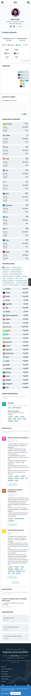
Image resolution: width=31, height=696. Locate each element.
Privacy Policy (4, 671)
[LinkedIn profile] (11, 26)
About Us (3, 666)
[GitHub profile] (14, 26)
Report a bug (4, 679)
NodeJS (25, 276)
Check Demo (12, 484)
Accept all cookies (15, 693)
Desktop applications (16, 271)
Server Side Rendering (9, 283)
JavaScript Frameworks (16, 274)
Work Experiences (10, 394)
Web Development (14, 285)
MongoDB (18, 276)
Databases (6, 271)
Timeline (6, 66)
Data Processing (16, 267)
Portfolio (6, 428)
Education (7, 589)
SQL (21, 278)
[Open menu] (2, 2)
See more (15, 582)
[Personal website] (20, 26)
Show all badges (25, 60)
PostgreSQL (10, 278)
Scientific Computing (8, 280)
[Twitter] (28, 685)
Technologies (8, 264)
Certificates (7, 612)
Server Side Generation (21, 280)
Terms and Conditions (7, 669)
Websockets (24, 285)
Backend (8, 267)
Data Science (6, 269)
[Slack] (2, 685)
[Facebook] (15, 685)
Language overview (11, 119)
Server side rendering (22, 283)
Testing (5, 285)
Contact (3, 681)
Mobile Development (8, 276)
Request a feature (5, 676)
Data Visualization (17, 269)
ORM (4, 278)
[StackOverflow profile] (17, 26)
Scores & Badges (9, 32)
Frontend (5, 274)
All (3, 267)
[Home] (15, 2)
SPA (17, 278)
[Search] (28, 2)
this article (14, 656)
